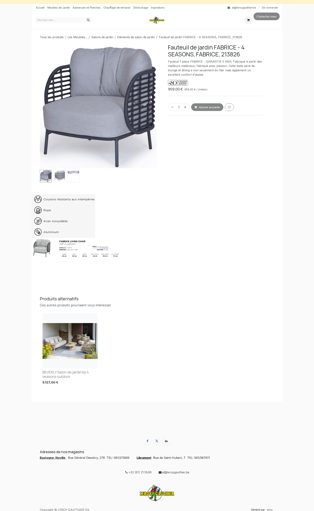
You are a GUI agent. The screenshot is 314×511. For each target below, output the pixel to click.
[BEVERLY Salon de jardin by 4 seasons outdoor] (70, 341)
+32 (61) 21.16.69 (140, 472)
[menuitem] (40, 7)
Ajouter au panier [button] (209, 107)
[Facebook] (147, 441)
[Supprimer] (171, 107)
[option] (157, 350)
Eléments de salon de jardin (136, 37)
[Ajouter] (186, 107)
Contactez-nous (267, 16)
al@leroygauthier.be (175, 472)
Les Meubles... (77, 37)
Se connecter (270, 7)
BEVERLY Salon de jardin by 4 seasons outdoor (66, 374)
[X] (156, 441)
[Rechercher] (88, 20)
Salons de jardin (102, 37)
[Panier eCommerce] (248, 20)
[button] (46, 106)
